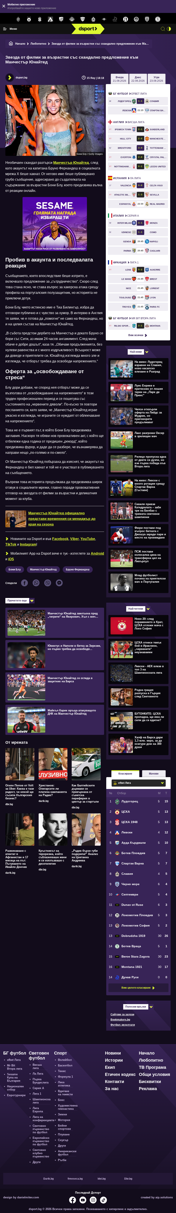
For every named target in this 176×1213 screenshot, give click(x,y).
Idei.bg (102, 1178)
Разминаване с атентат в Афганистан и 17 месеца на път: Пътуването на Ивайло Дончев (16, 859)
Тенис (62, 1071)
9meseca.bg (75, 1178)
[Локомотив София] (136, 19)
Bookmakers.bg (120, 1019)
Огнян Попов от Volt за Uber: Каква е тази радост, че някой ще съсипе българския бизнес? (19, 792)
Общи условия (154, 1074)
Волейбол (65, 1059)
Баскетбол (65, 1065)
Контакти (114, 1081)
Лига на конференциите (43, 1118)
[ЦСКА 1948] (39, 19)
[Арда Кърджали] (61, 19)
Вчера (119, 79)
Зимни (62, 1114)
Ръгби (62, 1160)
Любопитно (38, 43)
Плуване (64, 1134)
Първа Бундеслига (41, 1081)
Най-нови (136, 351)
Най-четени (135, 608)
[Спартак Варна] (82, 19)
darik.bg (44, 801)
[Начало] (11, 43)
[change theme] (169, 29)
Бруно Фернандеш (78, 569)
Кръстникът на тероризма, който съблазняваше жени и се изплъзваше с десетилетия (53, 857)
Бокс (61, 1100)
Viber (74, 539)
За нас (112, 1088)
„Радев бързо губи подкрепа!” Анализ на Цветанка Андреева (85, 855)
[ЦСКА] (29, 19)
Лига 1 (126, 262)
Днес (138, 79)
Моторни (64, 1120)
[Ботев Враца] (157, 19)
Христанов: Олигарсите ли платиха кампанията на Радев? (53, 790)
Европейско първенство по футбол (41, 1141)
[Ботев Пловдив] (72, 19)
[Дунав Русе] (114, 19)
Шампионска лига (41, 1101)
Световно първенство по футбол (41, 1129)
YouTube (87, 539)
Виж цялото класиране (136, 987)
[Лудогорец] (18, 19)
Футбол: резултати (123, 1024)
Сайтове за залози (122, 1014)
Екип (110, 1067)
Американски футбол (67, 1153)
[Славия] (93, 19)
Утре (156, 79)
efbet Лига (130, 93)
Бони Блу (15, 569)
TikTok (10, 544)
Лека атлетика (64, 1084)
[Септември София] (104, 19)
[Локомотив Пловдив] (125, 19)
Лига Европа (38, 1110)
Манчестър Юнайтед (71, 162)
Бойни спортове (64, 1127)
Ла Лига (127, 178)
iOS (11, 559)
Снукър (63, 1140)
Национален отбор (15, 1088)
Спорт (60, 1053)
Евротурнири (16, 1095)
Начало (20, 43)
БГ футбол (14, 1053)
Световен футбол (39, 1055)
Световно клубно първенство (41, 1153)
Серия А (126, 215)
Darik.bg (48, 1178)
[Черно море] (147, 19)
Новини (113, 1053)
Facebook (60, 539)
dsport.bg (21, 77)
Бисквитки (150, 1081)
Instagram (28, 544)
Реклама (148, 1088)
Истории (114, 1060)
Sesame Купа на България (13, 1077)
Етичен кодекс (120, 1074)
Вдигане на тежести (65, 1092)
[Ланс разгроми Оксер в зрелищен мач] (138, 439)
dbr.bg (9, 804)
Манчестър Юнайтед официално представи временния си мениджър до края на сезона (62, 518)
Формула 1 (65, 1076)
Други (37, 1162)
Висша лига (128, 122)
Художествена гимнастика (67, 1107)
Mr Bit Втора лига (134, 318)
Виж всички (135, 335)
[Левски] (50, 19)
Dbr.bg (128, 1178)
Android (97, 553)
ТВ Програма (152, 1067)
